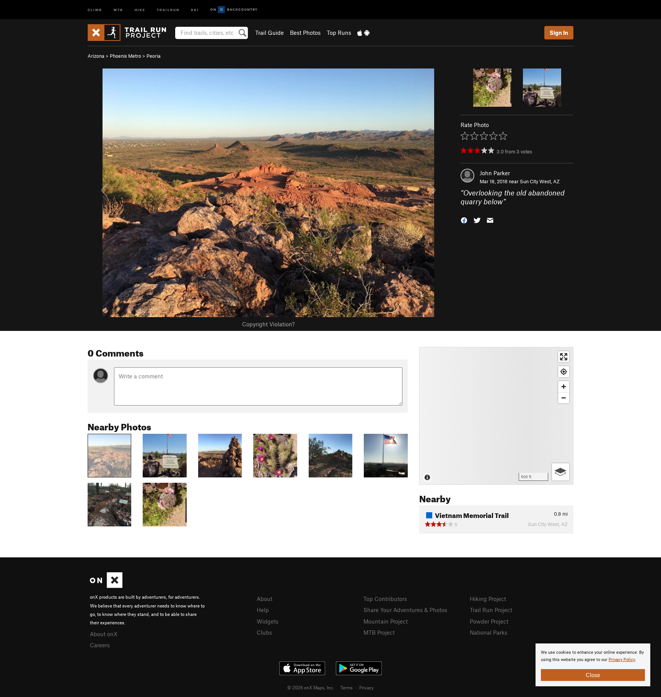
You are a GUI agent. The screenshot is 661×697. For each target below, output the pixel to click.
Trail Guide (269, 32)
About (264, 598)
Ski (195, 9)
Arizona (96, 56)
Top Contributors (385, 598)
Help (263, 609)
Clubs (264, 632)
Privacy (366, 687)
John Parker (495, 172)
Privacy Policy (622, 659)
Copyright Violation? (268, 324)
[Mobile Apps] (363, 32)
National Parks (488, 632)
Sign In (559, 32)
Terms (346, 687)
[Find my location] (563, 371)
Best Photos (305, 32)
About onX (103, 633)
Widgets (267, 621)
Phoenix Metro (125, 56)
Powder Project (489, 621)
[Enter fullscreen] (563, 356)
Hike (140, 9)
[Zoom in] (563, 386)
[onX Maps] (106, 585)
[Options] (560, 471)
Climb (95, 9)
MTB (118, 9)
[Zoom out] (563, 397)
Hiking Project (488, 598)
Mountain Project (385, 621)
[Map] (496, 415)
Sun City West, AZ (540, 181)
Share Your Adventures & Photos (405, 609)
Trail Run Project (491, 609)
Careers (100, 645)
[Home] (131, 32)
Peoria (154, 56)
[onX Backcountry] (234, 9)
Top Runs (339, 32)
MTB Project (379, 632)
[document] (593, 665)
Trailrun (168, 9)
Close (593, 674)
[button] (464, 219)
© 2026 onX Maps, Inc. (310, 687)
